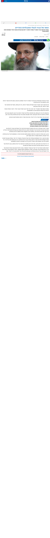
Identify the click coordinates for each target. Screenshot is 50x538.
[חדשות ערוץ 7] (25, 1)
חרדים (46, 36)
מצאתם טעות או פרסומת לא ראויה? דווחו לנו (24, 156)
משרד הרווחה (40, 36)
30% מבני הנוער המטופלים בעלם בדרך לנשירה (38, 124)
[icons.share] (1, 1)
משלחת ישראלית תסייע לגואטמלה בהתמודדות (38, 126)
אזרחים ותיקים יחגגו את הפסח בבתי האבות (39, 121)
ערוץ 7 (47, 25)
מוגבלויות (35, 36)
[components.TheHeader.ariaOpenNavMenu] (42, 1)
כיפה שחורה (43, 25)
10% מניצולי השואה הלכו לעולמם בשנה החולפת (37, 123)
